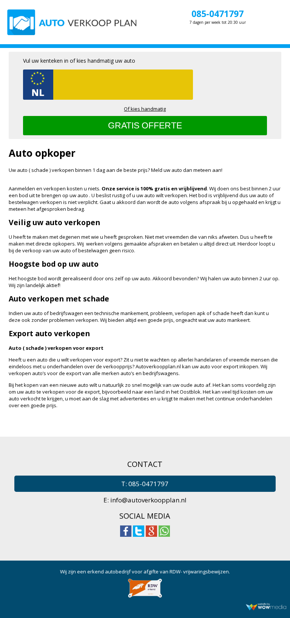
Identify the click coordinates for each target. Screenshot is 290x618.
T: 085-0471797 (144, 483)
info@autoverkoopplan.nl (148, 500)
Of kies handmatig (145, 108)
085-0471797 (217, 14)
